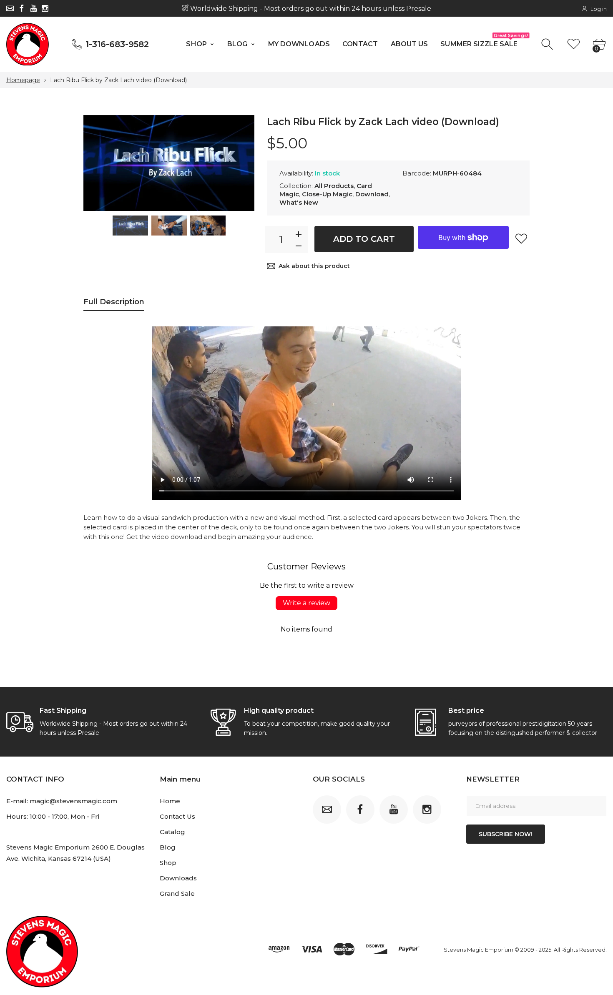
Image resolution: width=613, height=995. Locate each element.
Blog (168, 847)
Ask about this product (314, 266)
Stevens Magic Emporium (478, 949)
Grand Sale (177, 893)
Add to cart (364, 239)
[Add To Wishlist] (521, 238)
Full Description (113, 301)
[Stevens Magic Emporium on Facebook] (22, 8)
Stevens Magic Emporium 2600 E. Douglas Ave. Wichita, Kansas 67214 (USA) (75, 852)
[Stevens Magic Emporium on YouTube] (33, 8)
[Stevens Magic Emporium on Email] (10, 8)
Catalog (172, 832)
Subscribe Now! (506, 834)
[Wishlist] (573, 44)
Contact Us (177, 816)
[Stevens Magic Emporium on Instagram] (45, 8)
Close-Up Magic (327, 194)
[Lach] (130, 226)
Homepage (23, 80)
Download (372, 194)
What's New (298, 202)
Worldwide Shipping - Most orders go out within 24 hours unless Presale (309, 9)
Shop (168, 863)
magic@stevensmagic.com (73, 801)
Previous (98, 163)
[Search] (548, 44)
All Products (334, 186)
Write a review (306, 603)
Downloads (178, 878)
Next (239, 163)
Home (170, 801)
